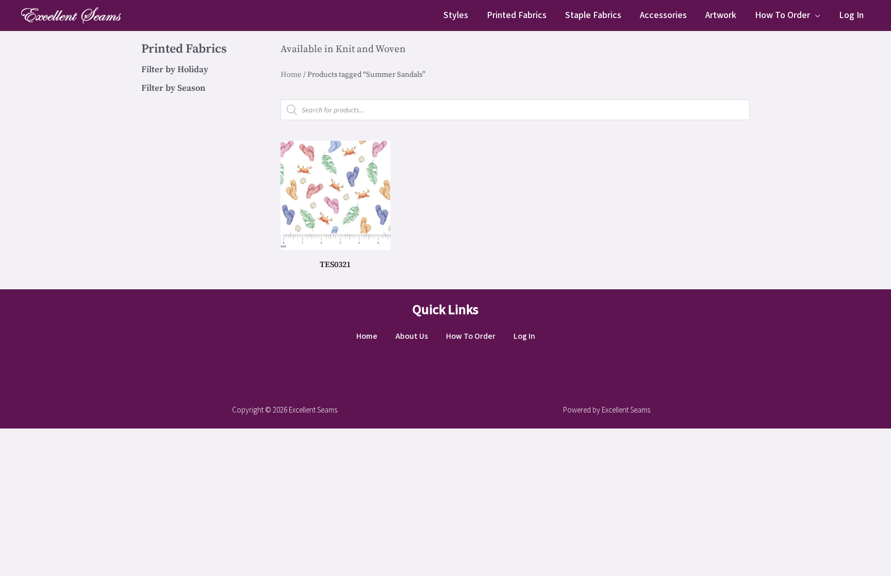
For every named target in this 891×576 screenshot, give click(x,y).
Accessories (663, 15)
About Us (411, 336)
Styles (455, 15)
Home (291, 74)
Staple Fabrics (593, 15)
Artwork (720, 15)
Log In (851, 15)
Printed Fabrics (517, 15)
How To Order (782, 15)
